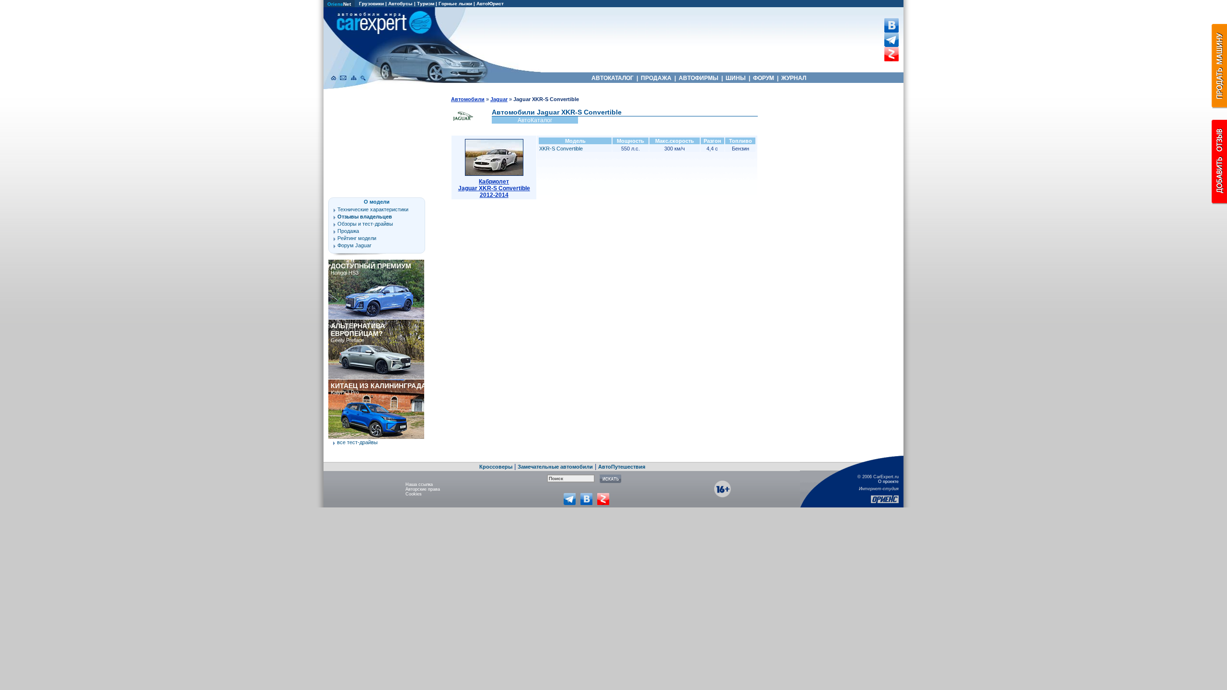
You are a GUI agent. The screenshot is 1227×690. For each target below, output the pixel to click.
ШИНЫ (735, 78)
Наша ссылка (419, 484)
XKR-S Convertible (561, 148)
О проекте (888, 481)
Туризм (425, 3)
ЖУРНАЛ (794, 78)
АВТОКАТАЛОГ (612, 78)
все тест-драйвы (357, 442)
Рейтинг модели (356, 238)
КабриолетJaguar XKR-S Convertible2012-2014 (494, 188)
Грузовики (371, 3)
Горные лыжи (455, 3)
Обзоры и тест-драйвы (365, 224)
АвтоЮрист (490, 3)
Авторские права (422, 489)
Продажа (348, 231)
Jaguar (499, 99)
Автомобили (468, 99)
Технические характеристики (372, 209)
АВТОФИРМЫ (698, 78)
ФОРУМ (764, 78)
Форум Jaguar (354, 245)
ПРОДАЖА (656, 78)
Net (339, 4)
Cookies (413, 494)
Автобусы (400, 3)
